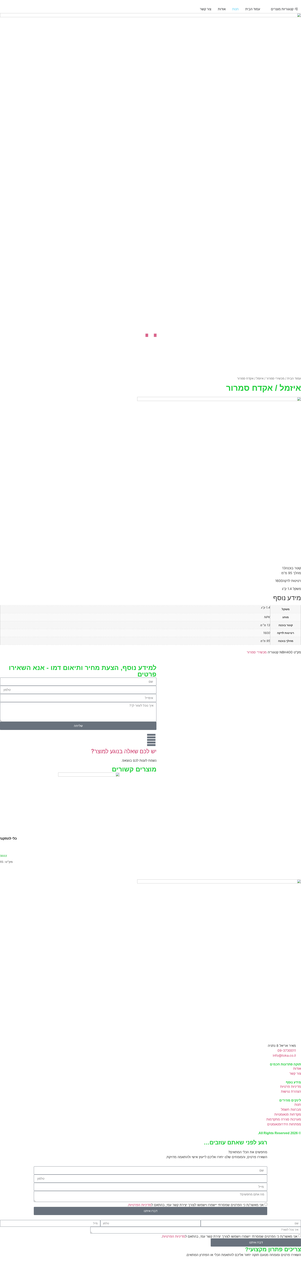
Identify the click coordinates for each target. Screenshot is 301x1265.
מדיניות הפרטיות (139, 1205)
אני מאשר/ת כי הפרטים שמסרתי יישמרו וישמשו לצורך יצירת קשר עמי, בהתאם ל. (196, 1205)
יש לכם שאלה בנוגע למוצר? (123, 751)
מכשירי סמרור (275, 378)
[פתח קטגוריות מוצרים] (268, 9)
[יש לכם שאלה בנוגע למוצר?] (151, 740)
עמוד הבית (294, 378)
